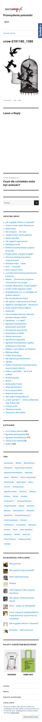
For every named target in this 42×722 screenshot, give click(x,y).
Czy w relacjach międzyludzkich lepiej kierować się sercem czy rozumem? (23, 615)
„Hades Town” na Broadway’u (18, 235)
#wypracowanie (24, 539)
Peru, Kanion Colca (14, 270)
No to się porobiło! (13, 390)
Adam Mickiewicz (13, 387)
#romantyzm (9, 524)
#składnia (32, 524)
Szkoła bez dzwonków (15, 412)
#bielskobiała (29, 463)
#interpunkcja (18, 486)
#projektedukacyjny (22, 515)
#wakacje (8, 534)
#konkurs (23, 491)
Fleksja (12, 583)
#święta (7, 543)
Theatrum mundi (13, 409)
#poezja (7, 510)
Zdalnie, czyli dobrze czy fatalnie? (20, 349)
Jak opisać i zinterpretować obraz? (21, 301)
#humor (7, 486)
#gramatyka (21, 482)
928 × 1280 (17, 100)
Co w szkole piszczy (14, 431)
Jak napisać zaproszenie (16, 241)
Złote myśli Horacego (19, 577)
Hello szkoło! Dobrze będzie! (18, 308)
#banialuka (8, 463)
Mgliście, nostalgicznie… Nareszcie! (21, 305)
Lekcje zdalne (8, 702)
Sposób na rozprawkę (15, 339)
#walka (17, 534)
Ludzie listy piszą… (14, 355)
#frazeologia (9, 482)
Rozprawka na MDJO (14, 333)
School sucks (11, 406)
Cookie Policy (14, 713)
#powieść (30, 510)
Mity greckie (15, 563)
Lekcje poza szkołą (14, 441)
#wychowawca (10, 539)
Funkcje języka (12, 377)
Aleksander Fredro (13, 384)
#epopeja (28, 472)
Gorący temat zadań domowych (19, 225)
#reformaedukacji (11, 520)
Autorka (6, 686)
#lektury (7, 496)
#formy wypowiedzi (28, 477)
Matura (8, 444)
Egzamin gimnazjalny (15, 434)
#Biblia (18, 463)
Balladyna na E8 (12, 244)
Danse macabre (12, 238)
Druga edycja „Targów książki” (19, 254)
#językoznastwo (10, 491)
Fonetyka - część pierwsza (21, 630)
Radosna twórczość (14, 393)
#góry (30, 482)
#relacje (23, 520)
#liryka (15, 496)
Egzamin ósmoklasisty (15, 437)
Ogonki (8, 362)
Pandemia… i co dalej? (15, 320)
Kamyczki (10, 311)
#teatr (15, 529)
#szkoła (7, 529)
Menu (6, 22)
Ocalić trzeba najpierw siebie (18, 289)
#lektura (32, 491)
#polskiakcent (18, 510)
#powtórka (8, 515)
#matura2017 (9, 501)
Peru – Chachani (12, 266)
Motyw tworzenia (13, 336)
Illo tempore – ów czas (15, 232)
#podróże (30, 505)
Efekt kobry (10, 228)
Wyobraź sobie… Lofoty (15, 263)
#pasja (21, 505)
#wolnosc (26, 534)
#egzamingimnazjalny (23, 467)
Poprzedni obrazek (9, 33)
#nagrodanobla (10, 505)
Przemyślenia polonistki (17, 15)
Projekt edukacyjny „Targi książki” (21, 286)
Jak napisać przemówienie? (17, 358)
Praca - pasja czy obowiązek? (22, 606)
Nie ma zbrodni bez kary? (16, 298)
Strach (8, 381)
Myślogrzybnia (12, 352)
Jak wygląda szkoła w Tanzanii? (19, 222)
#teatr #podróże (26, 529)
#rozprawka (21, 524)
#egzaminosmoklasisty (13, 472)
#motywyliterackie (24, 501)
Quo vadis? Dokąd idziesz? (17, 396)
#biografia (8, 467)
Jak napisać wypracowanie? (21, 570)
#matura (24, 496)
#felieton (14, 477)
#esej (6, 477)
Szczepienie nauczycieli (16, 330)
